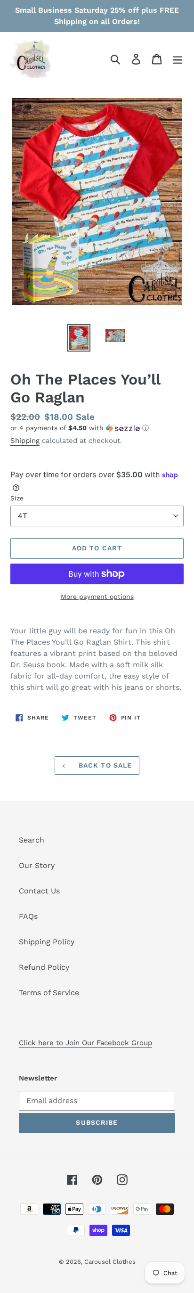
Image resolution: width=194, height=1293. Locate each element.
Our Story (37, 865)
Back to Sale (104, 765)
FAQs (28, 916)
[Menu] (177, 58)
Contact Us (39, 890)
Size (17, 498)
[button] (97, 428)
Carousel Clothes (110, 1261)
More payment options (97, 596)
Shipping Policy (46, 941)
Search (31, 839)
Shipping (25, 440)
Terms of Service (49, 992)
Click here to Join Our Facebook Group (85, 1043)
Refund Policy (44, 967)
